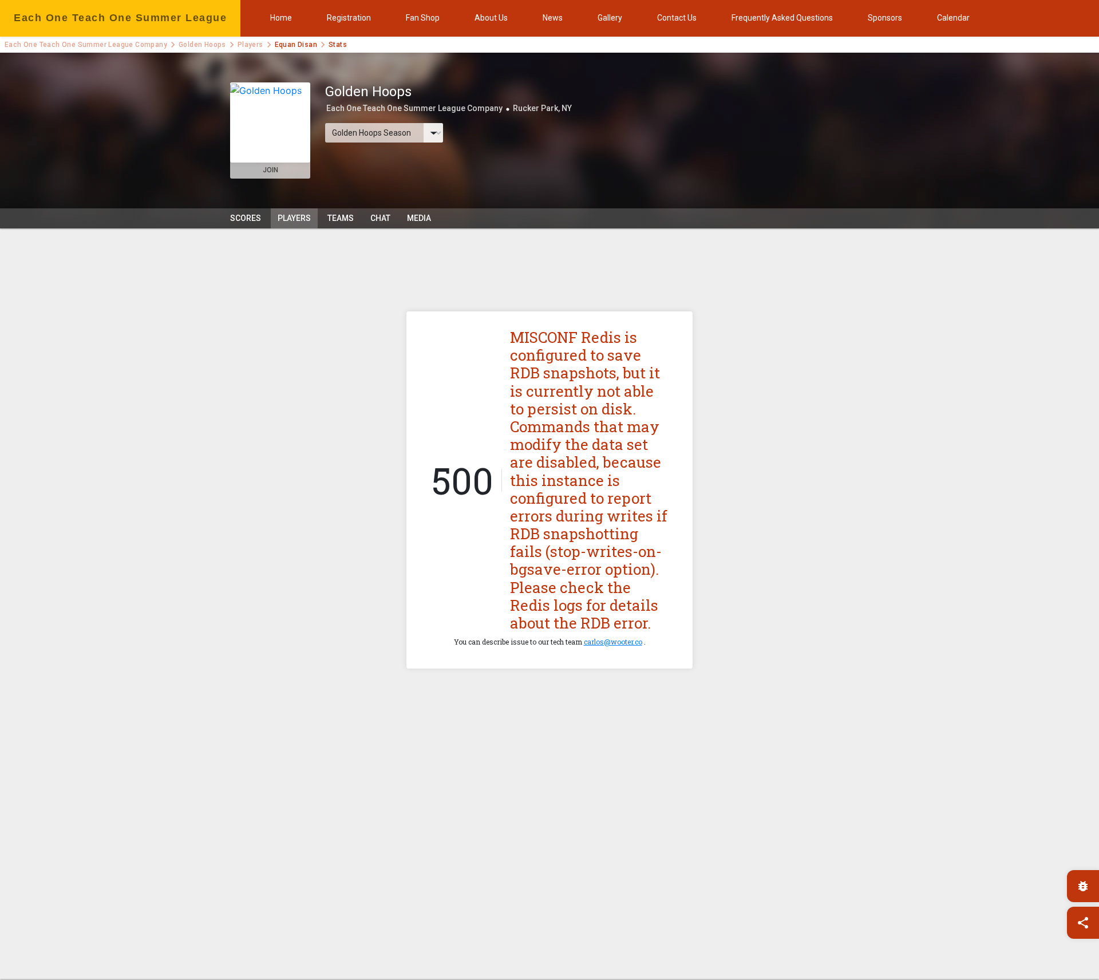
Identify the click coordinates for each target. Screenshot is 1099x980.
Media (419, 218)
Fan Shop (423, 17)
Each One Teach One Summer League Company (86, 45)
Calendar (953, 17)
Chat (380, 218)
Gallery (610, 17)
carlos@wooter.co (613, 641)
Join (270, 170)
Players (250, 45)
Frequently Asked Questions (782, 17)
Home (281, 17)
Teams (340, 218)
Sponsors (885, 17)
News (553, 17)
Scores (245, 218)
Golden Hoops (202, 45)
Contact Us (677, 17)
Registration (349, 17)
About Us (491, 17)
